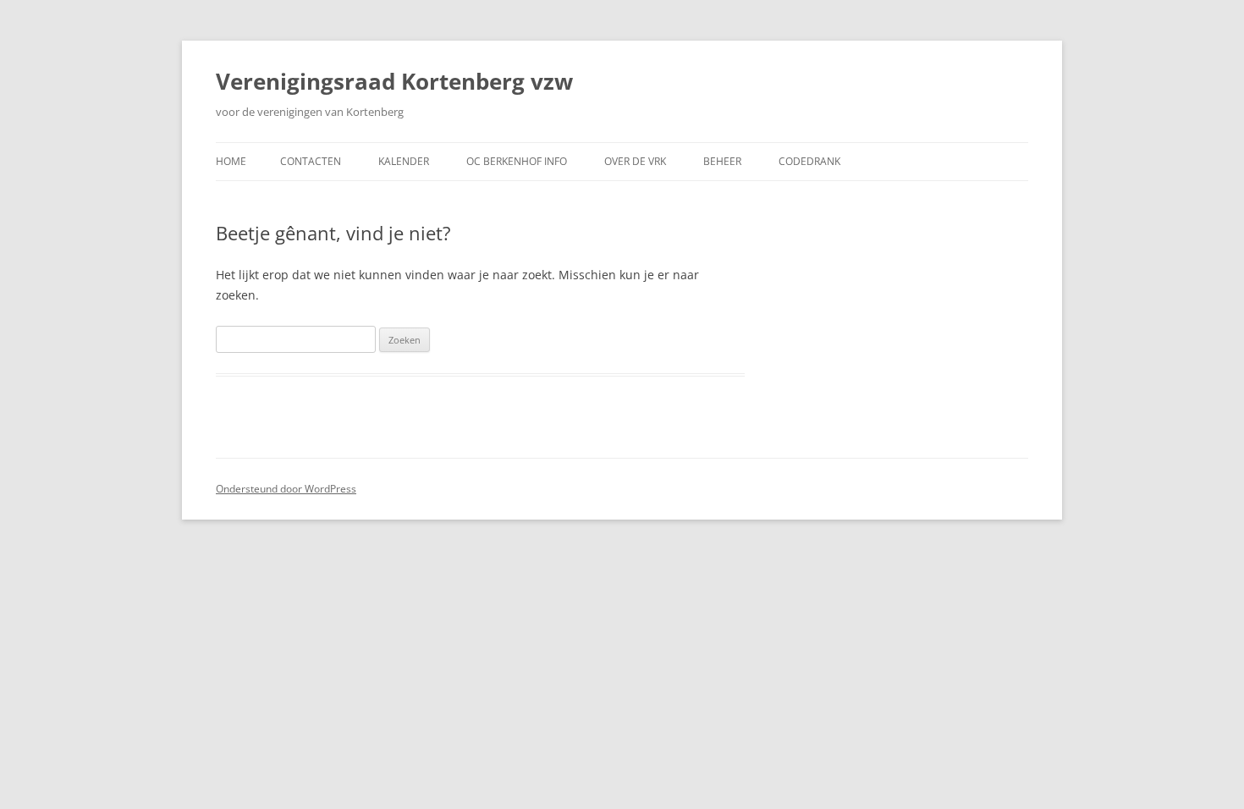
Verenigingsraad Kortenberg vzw (394, 81)
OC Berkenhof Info (516, 161)
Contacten (310, 161)
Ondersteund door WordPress (286, 489)
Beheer (722, 161)
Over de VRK (635, 161)
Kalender (403, 161)
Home (231, 161)
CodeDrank (809, 161)
